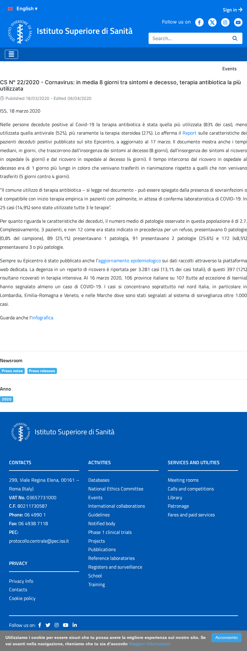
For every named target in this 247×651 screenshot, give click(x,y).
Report (190, 132)
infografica (42, 317)
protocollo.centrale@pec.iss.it (39, 540)
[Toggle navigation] (11, 54)
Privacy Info (21, 581)
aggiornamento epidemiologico (129, 260)
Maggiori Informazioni (149, 643)
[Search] (235, 38)
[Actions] (10, 8)
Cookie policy (22, 598)
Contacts (18, 589)
